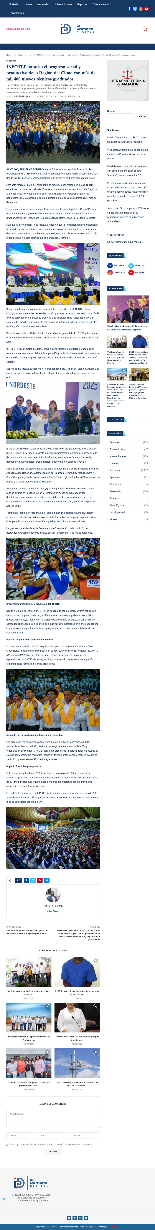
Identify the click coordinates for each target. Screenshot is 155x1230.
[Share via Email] (46, 880)
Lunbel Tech (114, 1227)
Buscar (111, 111)
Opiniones (129, 477)
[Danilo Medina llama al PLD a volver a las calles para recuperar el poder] (128, 309)
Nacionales (43, 4)
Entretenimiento (101, 4)
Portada (13, 4)
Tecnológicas (16, 13)
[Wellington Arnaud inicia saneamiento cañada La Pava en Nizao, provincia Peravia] (28, 972)
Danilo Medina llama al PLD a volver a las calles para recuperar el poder (127, 328)
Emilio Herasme (23, 96)
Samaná (129, 498)
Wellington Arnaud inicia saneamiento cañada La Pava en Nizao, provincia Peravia (127, 154)
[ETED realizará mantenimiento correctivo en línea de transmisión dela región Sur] (77, 1063)
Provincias (129, 484)
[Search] (144, 29)
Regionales (23, 55)
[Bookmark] (47, 960)
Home (9, 55)
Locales (27, 4)
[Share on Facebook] (26, 880)
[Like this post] (19, 880)
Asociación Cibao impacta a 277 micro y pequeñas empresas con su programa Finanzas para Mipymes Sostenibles (138, 391)
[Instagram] (141, 9)
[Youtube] (146, 9)
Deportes (82, 4)
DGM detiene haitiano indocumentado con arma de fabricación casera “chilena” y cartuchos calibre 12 (127, 171)
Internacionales (63, 4)
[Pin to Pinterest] (40, 880)
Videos (129, 519)
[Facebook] (129, 9)
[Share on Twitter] (33, 880)
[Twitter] (135, 9)
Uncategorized (129, 512)
